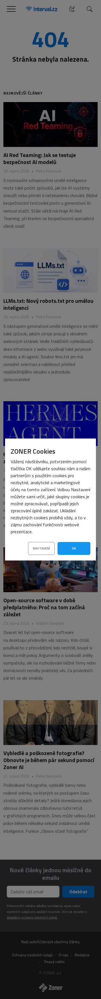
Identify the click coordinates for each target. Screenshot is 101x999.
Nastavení (41, 548)
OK (74, 548)
